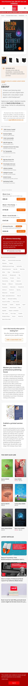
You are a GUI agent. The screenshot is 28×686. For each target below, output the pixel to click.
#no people (4, 304)
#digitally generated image (8, 266)
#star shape (13, 313)
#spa (20, 307)
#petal (24, 304)
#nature (18, 278)
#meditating (5, 278)
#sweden (20, 313)
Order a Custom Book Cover (14, 339)
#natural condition (6, 301)
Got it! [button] (14, 683)
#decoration (13, 287)
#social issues (13, 307)
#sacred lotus (5, 281)
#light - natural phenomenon (8, 295)
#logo (9, 272)
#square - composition (14, 310)
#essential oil (21, 287)
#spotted (4, 310)
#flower (4, 260)
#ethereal (4, 290)
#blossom (10, 284)
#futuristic (4, 263)
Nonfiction (21, 15)
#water (12, 281)
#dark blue (22, 269)
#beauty (4, 284)
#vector (14, 316)
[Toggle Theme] (25, 8)
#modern (12, 278)
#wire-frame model (6, 319)
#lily (19, 275)
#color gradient (18, 284)
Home (2, 15)
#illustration (4, 292)
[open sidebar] (4, 8)
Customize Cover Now (15, 251)
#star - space (5, 313)
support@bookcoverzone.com (15, 120)
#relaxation (4, 307)
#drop (3, 272)
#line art (19, 295)
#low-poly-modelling (12, 298)
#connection (5, 287)
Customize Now (15, 36)
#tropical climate (6, 316)
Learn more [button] (5, 679)
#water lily (20, 316)
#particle (18, 304)
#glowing (19, 290)
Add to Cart (21, 199)
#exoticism (11, 290)
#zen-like (15, 269)
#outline (11, 304)
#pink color (4, 275)
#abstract (19, 281)
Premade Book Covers (11, 15)
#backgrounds (13, 275)
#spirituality (19, 266)
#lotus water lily (16, 272)
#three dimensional (6, 269)
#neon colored (16, 301)
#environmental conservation (14, 260)
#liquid (3, 298)
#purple (11, 263)
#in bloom (12, 292)
